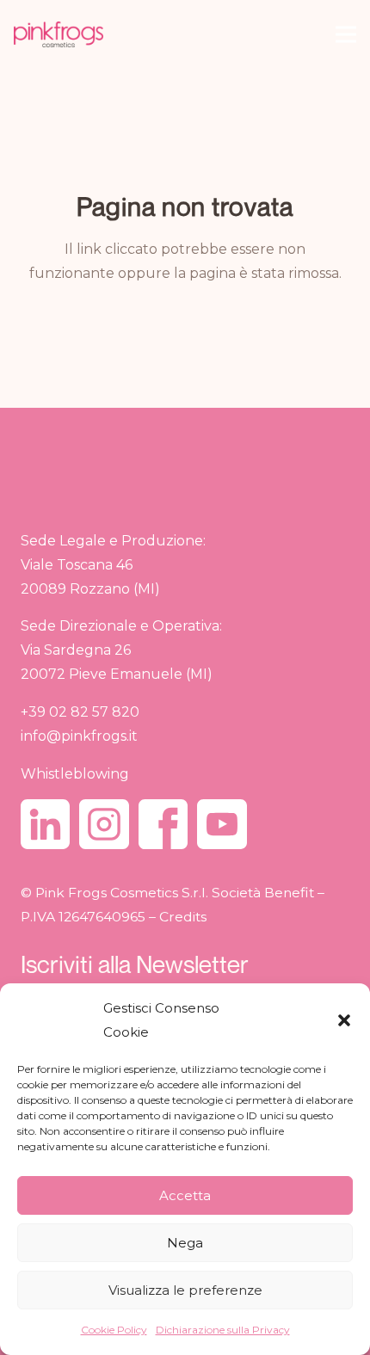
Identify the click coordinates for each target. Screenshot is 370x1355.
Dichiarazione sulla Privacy (223, 1329)
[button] (344, 1020)
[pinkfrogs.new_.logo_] (58, 34)
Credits (183, 916)
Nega (185, 1243)
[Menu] (345, 34)
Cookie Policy (114, 1329)
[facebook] (163, 823)
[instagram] (103, 823)
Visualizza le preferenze (185, 1290)
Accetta (185, 1195)
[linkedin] (45, 823)
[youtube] (221, 823)
